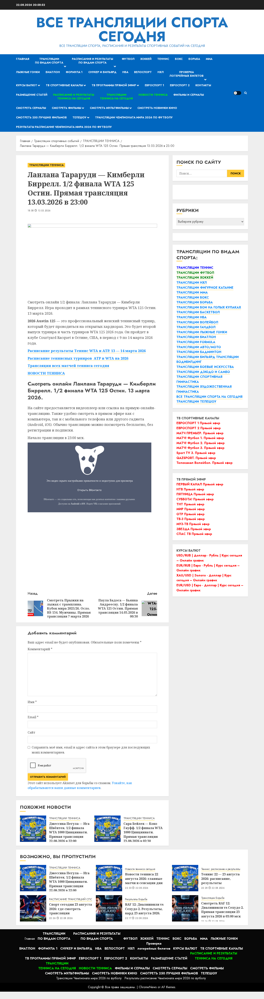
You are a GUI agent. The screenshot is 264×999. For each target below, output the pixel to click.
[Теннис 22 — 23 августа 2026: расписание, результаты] (185, 878)
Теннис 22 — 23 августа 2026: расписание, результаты (220, 878)
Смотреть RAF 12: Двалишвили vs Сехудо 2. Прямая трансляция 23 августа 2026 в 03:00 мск (222, 909)
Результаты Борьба (136, 899)
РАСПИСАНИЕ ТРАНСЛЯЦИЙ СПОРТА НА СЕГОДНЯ (82, 899)
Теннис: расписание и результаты (220, 869)
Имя (32, 702)
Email (33, 717)
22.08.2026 (218, 888)
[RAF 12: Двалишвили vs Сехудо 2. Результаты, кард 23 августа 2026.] (109, 908)
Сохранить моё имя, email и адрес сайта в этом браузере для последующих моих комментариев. (91, 749)
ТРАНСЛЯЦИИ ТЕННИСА (46, 165)
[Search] (245, 93)
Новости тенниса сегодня (140, 869)
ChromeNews (148, 987)
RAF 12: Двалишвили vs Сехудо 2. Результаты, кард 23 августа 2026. (144, 908)
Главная (22, 59)
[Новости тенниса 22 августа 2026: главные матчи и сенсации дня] (109, 878)
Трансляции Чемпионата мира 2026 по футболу (134, 117)
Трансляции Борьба (212, 898)
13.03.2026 (44, 210)
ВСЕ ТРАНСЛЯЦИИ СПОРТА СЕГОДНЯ (132, 29)
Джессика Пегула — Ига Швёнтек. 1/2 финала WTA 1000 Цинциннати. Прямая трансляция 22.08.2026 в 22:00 (69, 832)
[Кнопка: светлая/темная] (237, 93)
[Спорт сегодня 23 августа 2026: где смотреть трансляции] (33, 908)
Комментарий (40, 649)
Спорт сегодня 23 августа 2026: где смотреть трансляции (70, 908)
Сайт (31, 732)
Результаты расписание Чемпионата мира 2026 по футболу (64, 127)
